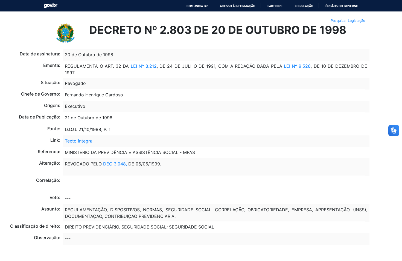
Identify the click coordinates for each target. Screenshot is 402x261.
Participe (274, 6)
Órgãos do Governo (341, 6)
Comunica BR (197, 6)
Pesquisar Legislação (348, 21)
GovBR (50, 5)
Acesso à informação (237, 6)
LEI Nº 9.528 (297, 66)
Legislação (304, 6)
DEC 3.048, (115, 164)
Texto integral (79, 141)
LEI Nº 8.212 (144, 66)
